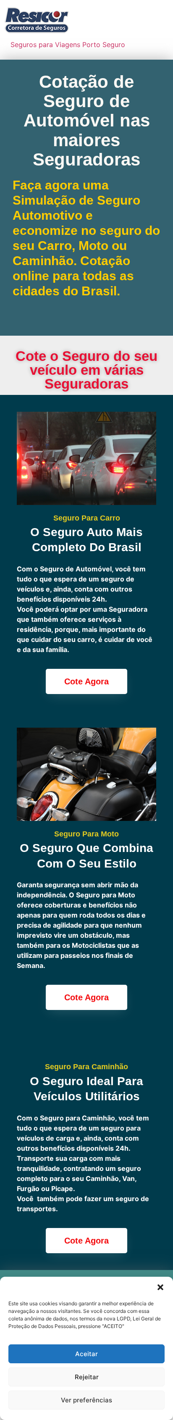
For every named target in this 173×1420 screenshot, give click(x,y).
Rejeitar (87, 1377)
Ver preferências (86, 1400)
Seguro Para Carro (86, 518)
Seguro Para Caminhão (86, 1066)
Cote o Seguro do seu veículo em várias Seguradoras (86, 370)
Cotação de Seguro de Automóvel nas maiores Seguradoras (87, 120)
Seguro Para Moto (86, 834)
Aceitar (86, 1354)
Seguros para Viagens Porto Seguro (67, 44)
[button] (160, 1287)
